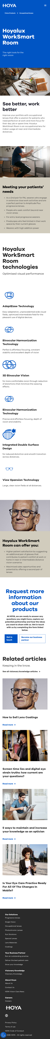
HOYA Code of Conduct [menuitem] (14, 1031)
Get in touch (9, 638)
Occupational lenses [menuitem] (13, 926)
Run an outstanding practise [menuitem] (16, 956)
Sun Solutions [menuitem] (10, 934)
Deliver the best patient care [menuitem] (16, 960)
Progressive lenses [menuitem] (12, 918)
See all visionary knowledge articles (20, 671)
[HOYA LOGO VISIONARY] (9, 5)
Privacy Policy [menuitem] (11, 1023)
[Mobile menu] (45, 5)
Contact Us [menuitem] (9, 987)
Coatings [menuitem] (9, 947)
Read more (8, 724)
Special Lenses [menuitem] (11, 938)
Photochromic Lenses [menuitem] (14, 930)
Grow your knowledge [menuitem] (14, 964)
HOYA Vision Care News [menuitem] (14, 992)
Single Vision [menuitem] (10, 922)
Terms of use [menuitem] (10, 1027)
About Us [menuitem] (9, 983)
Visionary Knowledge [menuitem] (13, 974)
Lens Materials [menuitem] (11, 943)
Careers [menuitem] (8, 1001)
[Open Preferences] (3, 1035)
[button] (25, 1015)
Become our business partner (31, 638)
